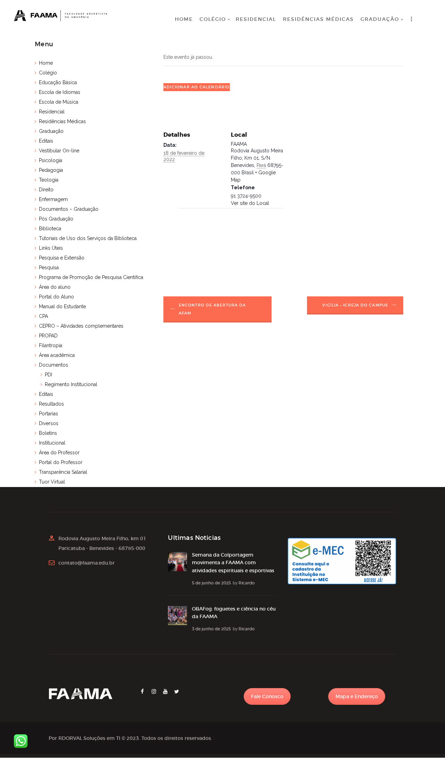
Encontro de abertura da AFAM (212, 309)
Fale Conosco (267, 696)
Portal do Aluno (56, 297)
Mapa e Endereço (356, 696)
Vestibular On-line (59, 150)
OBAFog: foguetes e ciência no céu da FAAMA (234, 613)
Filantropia (50, 345)
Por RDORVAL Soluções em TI (84, 738)
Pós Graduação (56, 219)
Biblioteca (50, 228)
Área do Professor (59, 452)
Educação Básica (58, 82)
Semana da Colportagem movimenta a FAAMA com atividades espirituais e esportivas (233, 563)
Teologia (48, 180)
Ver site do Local (250, 203)
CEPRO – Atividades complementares (81, 326)
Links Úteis (51, 248)
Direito (46, 189)
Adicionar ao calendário (196, 87)
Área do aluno (55, 287)
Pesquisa (49, 267)
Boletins (48, 433)
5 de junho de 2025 (211, 582)
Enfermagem (53, 199)
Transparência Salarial (63, 472)
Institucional (52, 443)
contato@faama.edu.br (86, 563)
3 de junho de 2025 (211, 628)
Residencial (52, 111)
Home (46, 63)
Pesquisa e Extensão (61, 258)
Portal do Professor (60, 462)
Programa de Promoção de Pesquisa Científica (91, 277)
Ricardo (246, 582)
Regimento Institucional (71, 384)
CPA (43, 316)
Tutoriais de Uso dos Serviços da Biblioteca (88, 238)
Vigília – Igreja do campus (355, 305)
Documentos (53, 365)
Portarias (48, 413)
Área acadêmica (57, 355)
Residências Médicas (62, 121)
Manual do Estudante (62, 306)
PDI (48, 374)
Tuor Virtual (52, 482)
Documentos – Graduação (68, 209)
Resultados (51, 404)
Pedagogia (51, 170)
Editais (46, 141)
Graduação (51, 131)
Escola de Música (58, 102)
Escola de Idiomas (59, 92)
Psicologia (50, 160)
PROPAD (48, 335)
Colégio (48, 72)
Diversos (48, 423)
